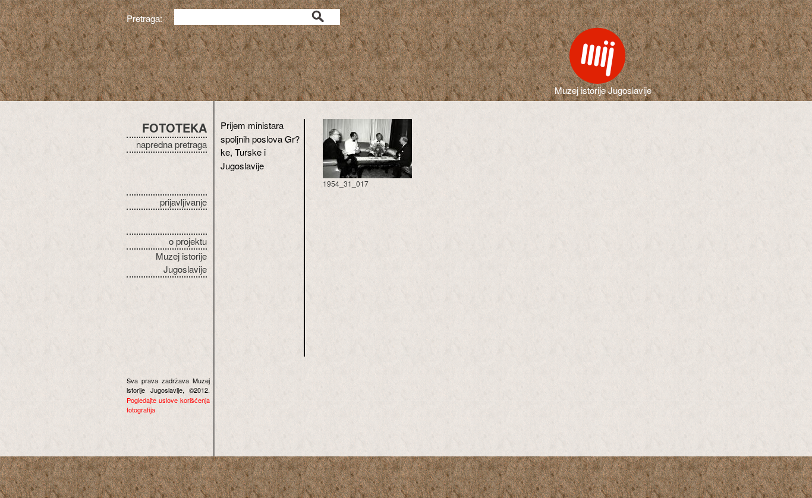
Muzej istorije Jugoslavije (181, 263)
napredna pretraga (171, 144)
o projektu (188, 241)
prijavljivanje (183, 202)
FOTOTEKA (174, 127)
